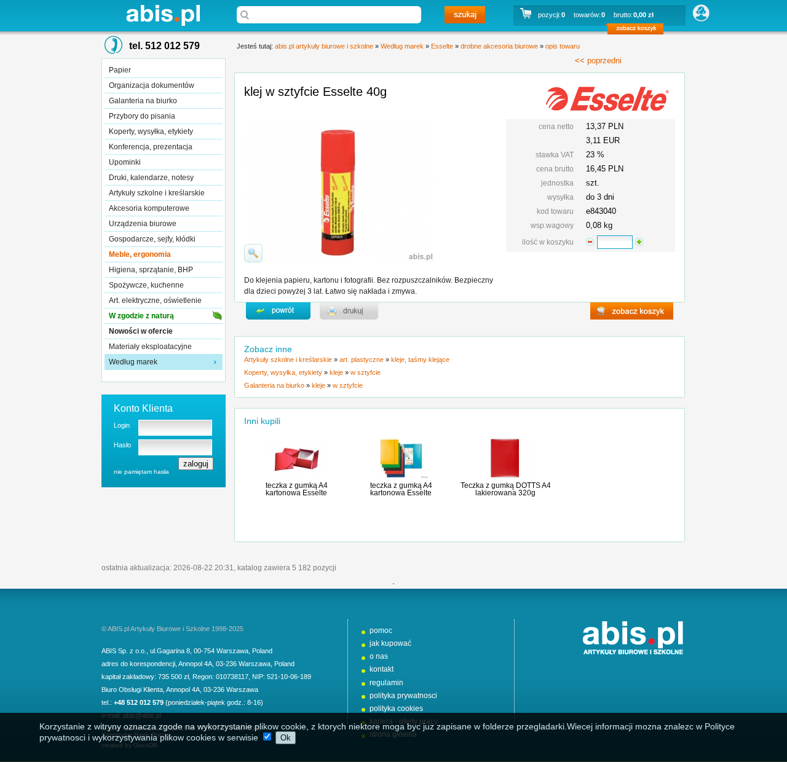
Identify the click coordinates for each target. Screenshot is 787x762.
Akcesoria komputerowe (149, 208)
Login (122, 425)
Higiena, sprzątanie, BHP (151, 269)
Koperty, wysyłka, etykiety (151, 131)
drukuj (349, 311)
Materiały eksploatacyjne (150, 346)
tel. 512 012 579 (164, 46)
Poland (262, 650)
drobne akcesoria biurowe (499, 46)
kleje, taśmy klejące (420, 359)
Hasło (122, 445)
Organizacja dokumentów (151, 85)
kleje (336, 372)
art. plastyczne (361, 359)
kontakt (382, 669)
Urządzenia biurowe (142, 223)
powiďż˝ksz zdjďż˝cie (253, 253)
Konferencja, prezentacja (150, 147)
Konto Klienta (143, 408)
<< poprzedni (598, 60)
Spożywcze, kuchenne (146, 285)
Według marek (133, 362)
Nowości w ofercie (141, 331)
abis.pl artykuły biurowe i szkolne (162, 15)
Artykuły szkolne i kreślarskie (157, 193)
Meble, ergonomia (140, 254)
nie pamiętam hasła (141, 471)
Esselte (442, 46)
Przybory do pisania (142, 116)
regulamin (386, 682)
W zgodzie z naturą (141, 316)
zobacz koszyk (639, 30)
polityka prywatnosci (403, 695)
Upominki (125, 162)
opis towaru (562, 46)
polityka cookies (396, 708)
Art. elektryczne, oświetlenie (155, 300)
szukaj (465, 14)
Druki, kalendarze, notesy (151, 177)
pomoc (381, 630)
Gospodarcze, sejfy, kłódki (152, 239)
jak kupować (390, 643)
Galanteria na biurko (143, 100)
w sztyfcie (365, 372)
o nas (379, 656)
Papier (120, 70)
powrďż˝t (278, 311)
